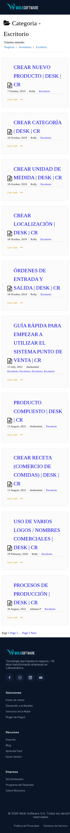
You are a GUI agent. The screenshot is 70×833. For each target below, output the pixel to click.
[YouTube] (41, 677)
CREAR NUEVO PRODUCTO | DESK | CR (37, 76)
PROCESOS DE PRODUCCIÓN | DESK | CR (32, 593)
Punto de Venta (15, 700)
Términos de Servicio (55, 825)
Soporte (11, 739)
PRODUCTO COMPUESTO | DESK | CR (38, 411)
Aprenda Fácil (14, 750)
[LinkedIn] (30, 677)
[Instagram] (20, 677)
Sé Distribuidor (15, 779)
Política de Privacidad (26, 825)
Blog (8, 745)
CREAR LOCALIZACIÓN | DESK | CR (34, 224)
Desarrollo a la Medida (19, 705)
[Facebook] (9, 677)
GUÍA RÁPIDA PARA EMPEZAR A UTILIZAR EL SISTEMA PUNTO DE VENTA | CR (38, 343)
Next (33, 633)
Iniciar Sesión (14, 756)
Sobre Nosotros (15, 790)
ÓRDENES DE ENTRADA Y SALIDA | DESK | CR (37, 279)
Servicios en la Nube (18, 711)
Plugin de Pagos (15, 717)
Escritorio (44, 91)
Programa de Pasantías (20, 784)
